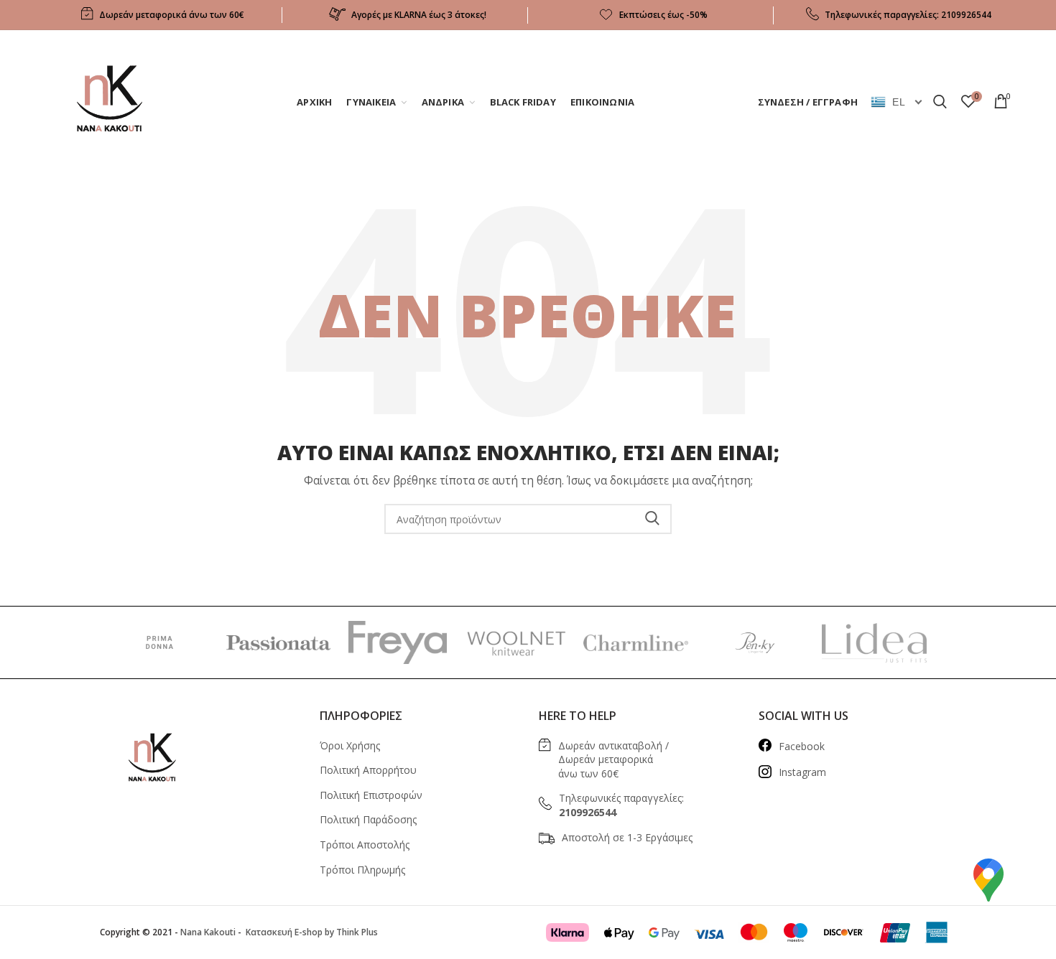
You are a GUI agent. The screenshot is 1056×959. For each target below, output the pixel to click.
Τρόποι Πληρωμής (362, 869)
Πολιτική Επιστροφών (371, 795)
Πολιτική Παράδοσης (368, 819)
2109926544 (966, 15)
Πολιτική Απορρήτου (368, 770)
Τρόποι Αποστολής (364, 844)
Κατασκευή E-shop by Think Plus (311, 932)
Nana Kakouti (208, 932)
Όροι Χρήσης (350, 745)
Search (652, 519)
